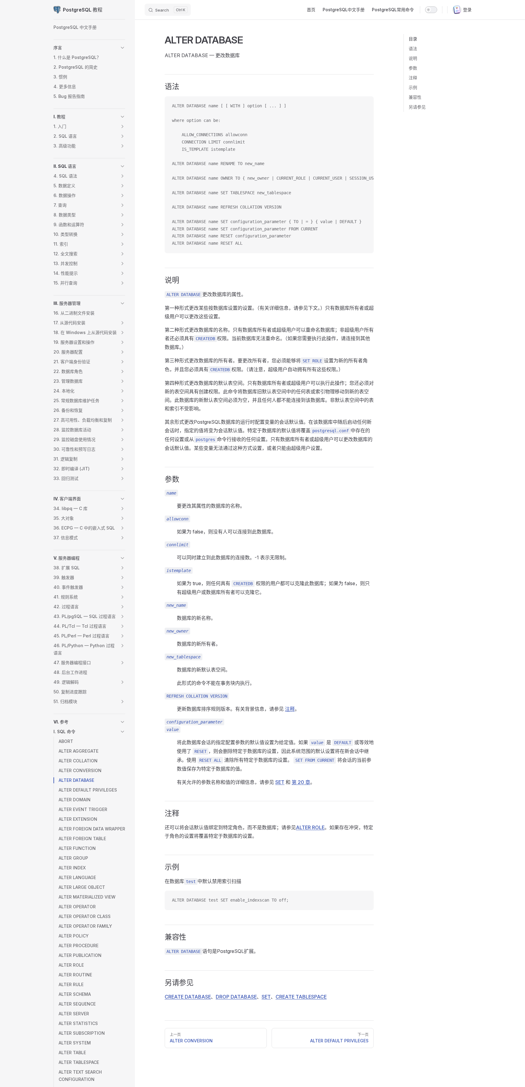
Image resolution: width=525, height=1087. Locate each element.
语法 (413, 48)
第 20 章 (301, 782)
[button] (122, 48)
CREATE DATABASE (188, 997)
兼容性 (415, 97)
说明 (413, 58)
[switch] (431, 9)
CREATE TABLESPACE (301, 997)
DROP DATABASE (236, 997)
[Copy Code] (364, 106)
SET (266, 997)
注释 (413, 77)
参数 (413, 68)
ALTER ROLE (310, 827)
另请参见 (417, 106)
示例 (413, 87)
